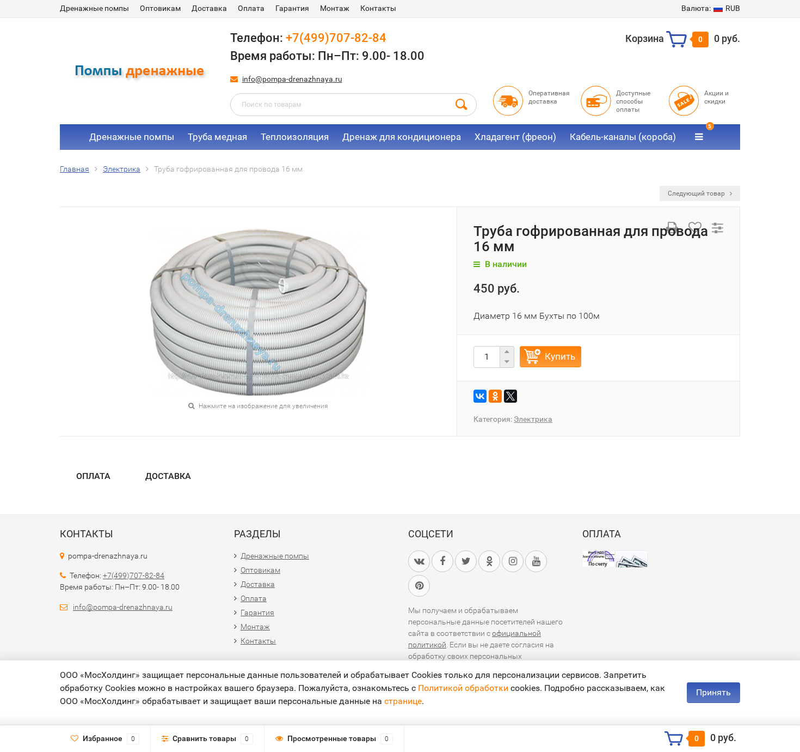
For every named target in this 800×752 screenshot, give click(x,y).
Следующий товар (697, 193)
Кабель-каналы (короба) (623, 136)
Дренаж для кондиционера (401, 136)
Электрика (533, 419)
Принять (713, 692)
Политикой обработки (463, 688)
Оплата (251, 8)
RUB (710, 8)
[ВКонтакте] (480, 396)
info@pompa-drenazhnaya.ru (292, 79)
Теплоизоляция (295, 136)
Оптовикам (160, 8)
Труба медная (217, 136)
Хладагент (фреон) (515, 136)
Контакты (378, 8)
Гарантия (292, 8)
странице (403, 701)
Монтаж (334, 8)
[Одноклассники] (495, 396)
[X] (510, 396)
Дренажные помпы (94, 8)
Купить (560, 356)
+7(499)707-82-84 (336, 38)
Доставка (209, 8)
